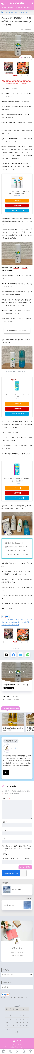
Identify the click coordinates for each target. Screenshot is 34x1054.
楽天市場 (17, 205)
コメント (6, 798)
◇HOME (3, 7)
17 (10, 1022)
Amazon (17, 200)
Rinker (19, 195)
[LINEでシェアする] (27, 654)
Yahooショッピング (17, 210)
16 (7, 1022)
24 (10, 1026)
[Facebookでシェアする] (13, 654)
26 (17, 1026)
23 (7, 1026)
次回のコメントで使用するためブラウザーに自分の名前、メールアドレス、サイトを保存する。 (18, 848)
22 (27, 1022)
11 (13, 1019)
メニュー (10, 1052)
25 (13, 1026)
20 (20, 1022)
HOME (18, 1041)
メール (5, 830)
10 (10, 1019)
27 (20, 1026)
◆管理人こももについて (15, 7)
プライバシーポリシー (17, 1044)
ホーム (3, 1052)
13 (20, 1019)
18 (13, 1022)
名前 (4, 822)
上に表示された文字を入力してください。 (16, 858)
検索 (24, 1052)
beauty (10, 699)
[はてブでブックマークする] (20, 654)
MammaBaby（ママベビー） (18, 330)
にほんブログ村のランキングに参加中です (14, 997)
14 (23, 1019)
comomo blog (17, 3)
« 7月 (16, 1032)
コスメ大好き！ (15, 696)
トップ (30, 1052)
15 (27, 1019)
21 (23, 1022)
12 (17, 1019)
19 (17, 1022)
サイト (4, 838)
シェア (17, 1052)
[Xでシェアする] (6, 654)
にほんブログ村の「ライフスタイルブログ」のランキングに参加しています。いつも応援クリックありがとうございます (17, 622)
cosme (17, 699)
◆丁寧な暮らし (28, 7)
